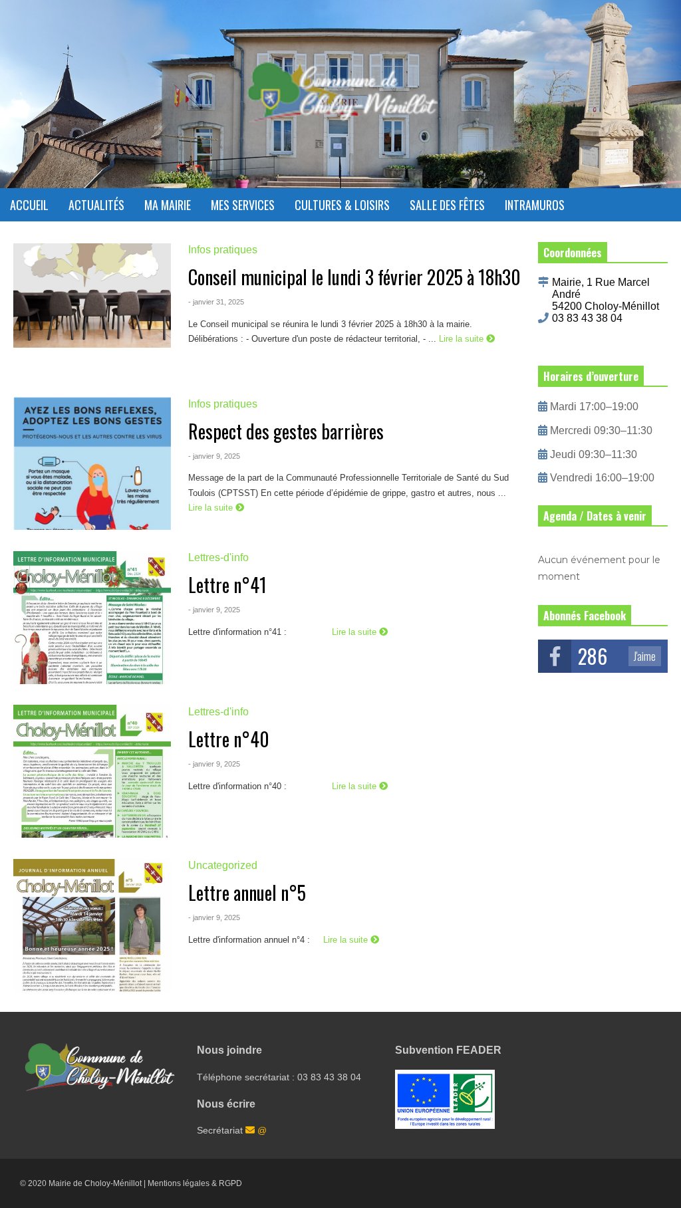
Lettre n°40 (228, 739)
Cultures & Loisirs (342, 204)
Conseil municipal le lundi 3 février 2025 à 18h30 (354, 277)
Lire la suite (462, 339)
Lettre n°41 (227, 584)
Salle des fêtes (447, 204)
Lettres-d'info (218, 557)
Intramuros (535, 204)
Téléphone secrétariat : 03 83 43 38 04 (279, 1077)
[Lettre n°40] (92, 771)
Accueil (29, 204)
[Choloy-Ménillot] (340, 99)
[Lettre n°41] (92, 617)
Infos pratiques (222, 249)
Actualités (96, 204)
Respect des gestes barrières (286, 431)
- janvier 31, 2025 (216, 302)
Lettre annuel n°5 (247, 892)
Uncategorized (222, 865)
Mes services (243, 204)
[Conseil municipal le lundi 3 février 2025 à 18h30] (92, 309)
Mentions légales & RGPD (195, 1183)
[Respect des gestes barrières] (92, 463)
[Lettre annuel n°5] (92, 925)
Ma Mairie (167, 204)
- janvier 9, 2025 (214, 456)
